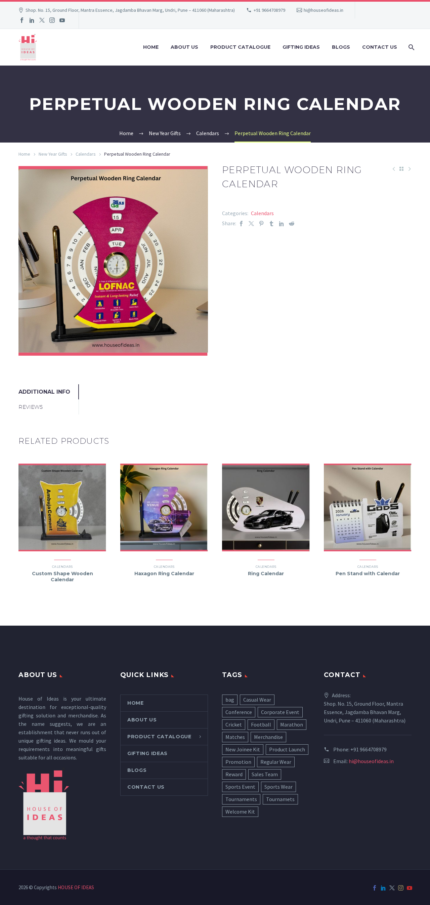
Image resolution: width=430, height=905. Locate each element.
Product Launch (287, 749)
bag (229, 699)
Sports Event (240, 786)
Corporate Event (280, 712)
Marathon (291, 724)
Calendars (86, 154)
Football (261, 724)
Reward (234, 774)
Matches (235, 737)
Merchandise (268, 737)
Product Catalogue (240, 47)
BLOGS (341, 47)
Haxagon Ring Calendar (164, 573)
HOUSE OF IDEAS (76, 887)
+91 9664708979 (269, 10)
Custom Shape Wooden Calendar (62, 576)
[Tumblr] (271, 223)
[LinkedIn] (32, 20)
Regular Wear (275, 761)
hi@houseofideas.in (323, 10)
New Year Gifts (53, 154)
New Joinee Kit (242, 749)
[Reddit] (292, 223)
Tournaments (241, 799)
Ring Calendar (266, 573)
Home (151, 47)
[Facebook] (22, 20)
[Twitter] (42, 20)
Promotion (238, 761)
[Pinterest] (261, 223)
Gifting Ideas (301, 47)
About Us (184, 47)
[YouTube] (62, 20)
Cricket (233, 724)
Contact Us (379, 47)
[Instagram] (52, 20)
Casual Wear (257, 699)
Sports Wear (278, 786)
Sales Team (265, 774)
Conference (238, 712)
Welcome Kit (240, 811)
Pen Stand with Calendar (368, 573)
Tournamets (280, 799)
